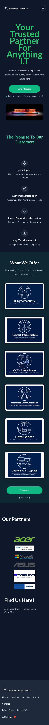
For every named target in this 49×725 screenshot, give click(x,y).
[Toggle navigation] (43, 8)
